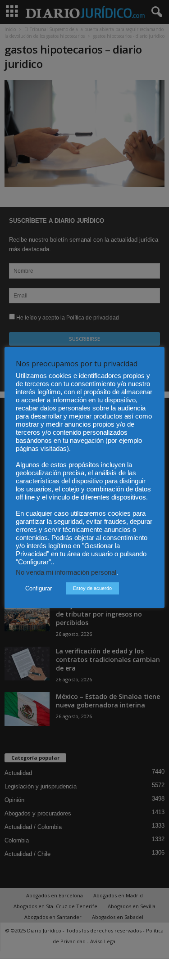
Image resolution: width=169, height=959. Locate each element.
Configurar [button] (38, 588)
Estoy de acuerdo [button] (92, 588)
